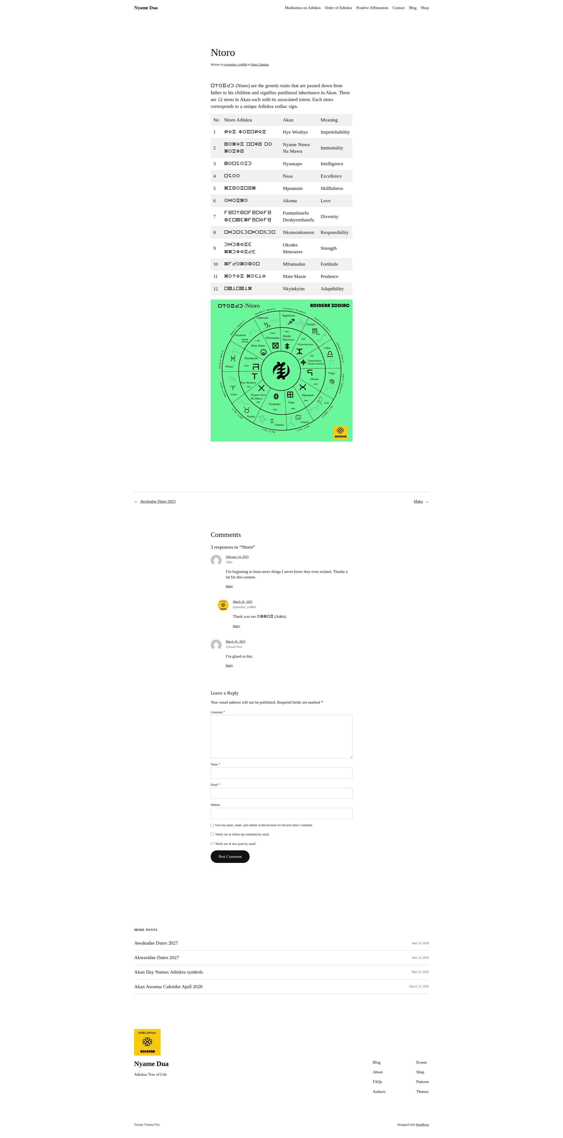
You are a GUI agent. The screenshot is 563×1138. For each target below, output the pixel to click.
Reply (229, 586)
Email (215, 784)
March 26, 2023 (242, 601)
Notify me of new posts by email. (235, 844)
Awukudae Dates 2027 (156, 943)
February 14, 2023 (237, 557)
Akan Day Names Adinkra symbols (168, 972)
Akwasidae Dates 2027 (156, 957)
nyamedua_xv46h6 (235, 64)
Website (215, 805)
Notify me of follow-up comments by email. (242, 834)
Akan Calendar (260, 64)
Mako (418, 501)
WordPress (422, 1124)
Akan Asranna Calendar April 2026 (168, 986)
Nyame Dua (146, 7)
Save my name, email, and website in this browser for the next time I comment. (264, 825)
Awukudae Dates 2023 (157, 501)
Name (215, 764)
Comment (218, 712)
